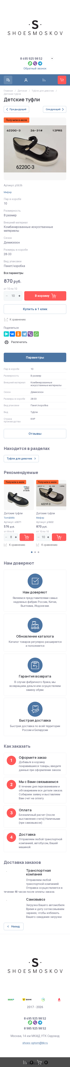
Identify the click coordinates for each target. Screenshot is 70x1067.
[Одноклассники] (18, 334)
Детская (22, 90)
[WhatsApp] (36, 334)
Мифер (8, 192)
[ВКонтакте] (12, 334)
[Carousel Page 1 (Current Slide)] (31, 552)
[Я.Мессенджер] (6, 334)
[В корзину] (27, 537)
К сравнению (18, 319)
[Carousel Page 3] (38, 552)
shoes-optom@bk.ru (35, 1043)
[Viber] (30, 334)
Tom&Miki (9, 517)
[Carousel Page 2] (35, 552)
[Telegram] (24, 334)
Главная (8, 90)
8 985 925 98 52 (35, 1028)
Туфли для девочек (43, 90)
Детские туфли (13, 513)
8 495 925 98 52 (31, 58)
